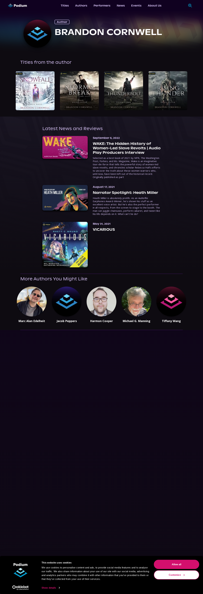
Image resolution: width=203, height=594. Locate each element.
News (121, 5)
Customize (175, 574)
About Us (154, 5)
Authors (81, 5)
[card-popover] (35, 90)
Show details (49, 587)
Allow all (176, 564)
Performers (102, 5)
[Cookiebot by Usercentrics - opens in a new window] (20, 587)
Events (136, 5)
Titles (65, 5)
